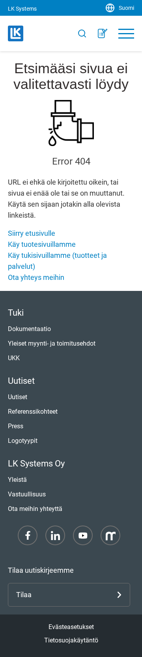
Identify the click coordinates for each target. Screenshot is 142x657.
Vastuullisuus (27, 494)
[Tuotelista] (102, 33)
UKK (14, 358)
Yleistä (17, 479)
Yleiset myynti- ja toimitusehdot (51, 343)
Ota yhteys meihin (36, 277)
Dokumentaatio (29, 329)
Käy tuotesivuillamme (42, 244)
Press (15, 426)
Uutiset (17, 397)
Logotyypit (22, 440)
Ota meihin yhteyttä (35, 509)
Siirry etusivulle (31, 233)
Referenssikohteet (33, 411)
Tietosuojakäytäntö (71, 640)
